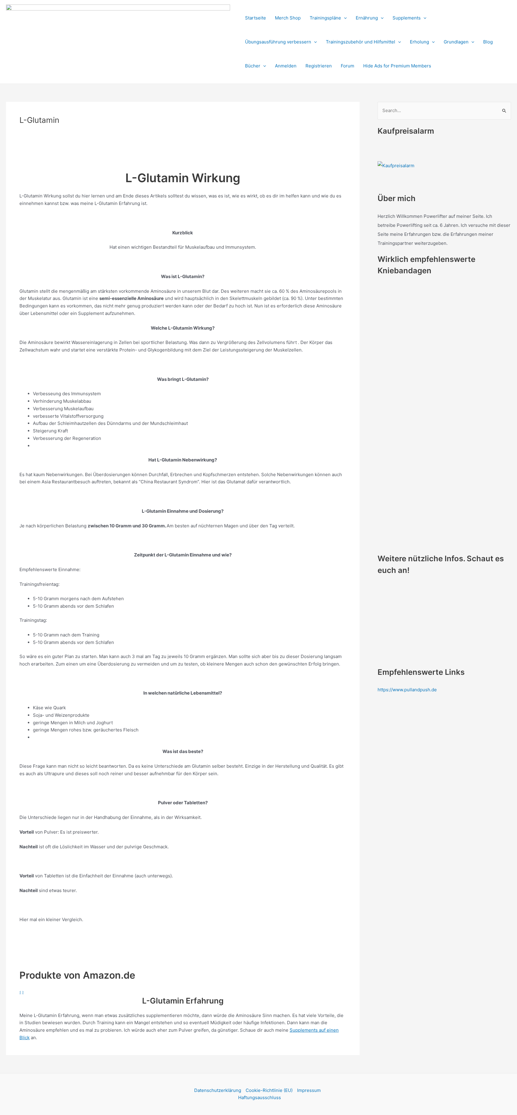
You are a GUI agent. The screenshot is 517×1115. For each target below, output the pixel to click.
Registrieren (318, 66)
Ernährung (367, 18)
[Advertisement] (109, 150)
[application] (344, 18)
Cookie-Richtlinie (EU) (269, 1090)
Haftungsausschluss (259, 1097)
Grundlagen (456, 42)
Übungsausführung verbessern (278, 42)
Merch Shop (288, 18)
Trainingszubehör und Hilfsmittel (360, 42)
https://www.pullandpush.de (407, 689)
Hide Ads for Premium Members (397, 66)
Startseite (255, 18)
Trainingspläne (325, 18)
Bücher (252, 66)
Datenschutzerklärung (217, 1090)
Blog (488, 42)
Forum (347, 66)
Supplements (407, 18)
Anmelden (285, 66)
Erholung (419, 42)
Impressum (309, 1090)
